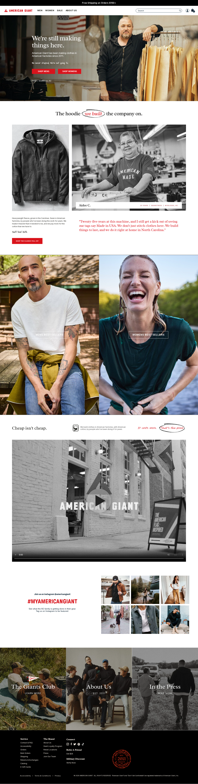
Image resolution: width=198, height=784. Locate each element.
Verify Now (71, 763)
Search (141, 11)
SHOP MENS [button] (43, 71)
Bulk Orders (25, 753)
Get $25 (69, 754)
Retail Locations (50, 750)
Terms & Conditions (43, 776)
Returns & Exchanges (29, 760)
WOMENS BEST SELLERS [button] (148, 335)
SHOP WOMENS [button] (69, 71)
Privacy (58, 776)
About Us (71, 10)
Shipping (24, 757)
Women (49, 10)
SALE (60, 10)
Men (39, 10)
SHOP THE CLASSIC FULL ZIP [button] (27, 241)
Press (45, 753)
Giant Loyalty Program (52, 746)
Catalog (23, 764)
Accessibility (25, 746)
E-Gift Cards (25, 767)
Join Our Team (49, 757)
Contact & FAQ (26, 743)
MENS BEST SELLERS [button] (49, 335)
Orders (23, 750)
